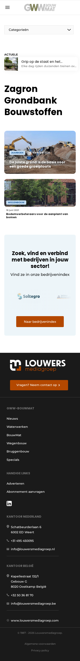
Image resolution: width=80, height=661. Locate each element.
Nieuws (12, 419)
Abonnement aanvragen (26, 492)
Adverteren (15, 483)
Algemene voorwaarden (40, 643)
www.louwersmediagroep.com (35, 620)
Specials (13, 460)
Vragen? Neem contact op (36, 385)
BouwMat (14, 435)
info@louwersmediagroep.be (33, 603)
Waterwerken (17, 427)
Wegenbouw (17, 443)
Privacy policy (40, 650)
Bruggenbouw (18, 451)
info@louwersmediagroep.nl (33, 549)
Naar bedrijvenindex (40, 322)
